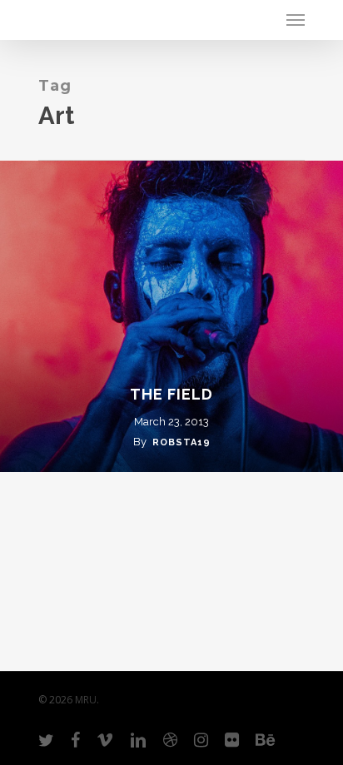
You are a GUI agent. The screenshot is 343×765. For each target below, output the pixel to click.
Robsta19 (181, 442)
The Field (171, 394)
